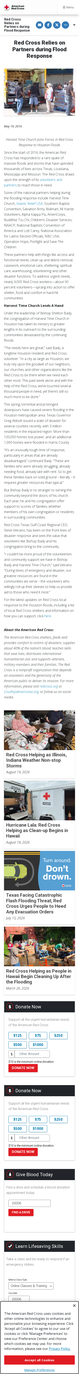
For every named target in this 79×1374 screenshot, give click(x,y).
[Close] (74, 1305)
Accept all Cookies (39, 1360)
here (47, 616)
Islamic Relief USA (29, 203)
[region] (39, 1337)
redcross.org (49, 686)
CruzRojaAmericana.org (21, 691)
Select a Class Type (17, 1280)
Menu (69, 7)
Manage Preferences (39, 1370)
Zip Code (12, 1293)
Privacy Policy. (60, 1348)
